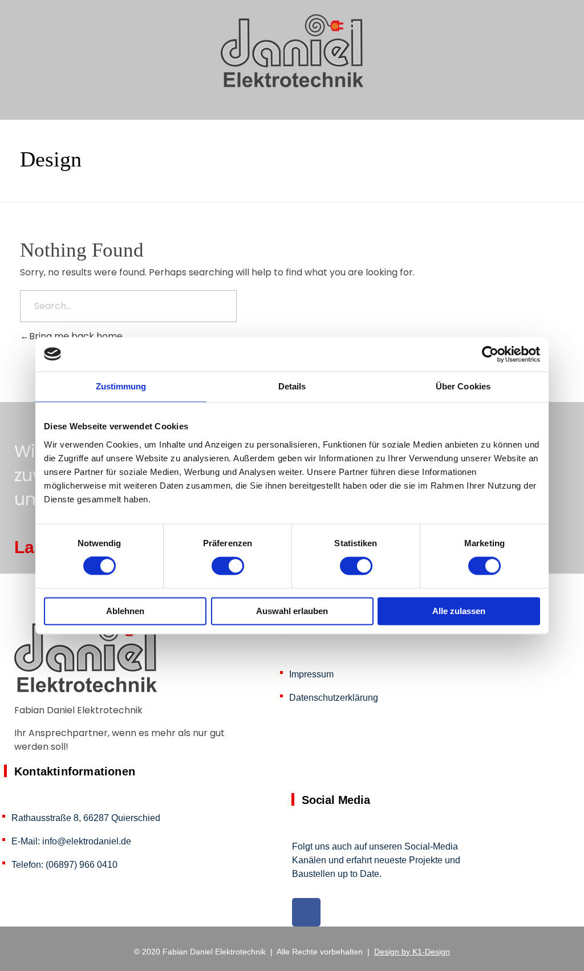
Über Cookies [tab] (463, 386)
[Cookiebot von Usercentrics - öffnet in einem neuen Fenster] (490, 354)
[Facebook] (306, 912)
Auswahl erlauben (292, 611)
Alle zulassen (458, 611)
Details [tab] (292, 386)
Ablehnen (125, 611)
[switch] (228, 566)
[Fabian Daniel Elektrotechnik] (292, 50)
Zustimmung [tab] (121, 386)
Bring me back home (76, 336)
